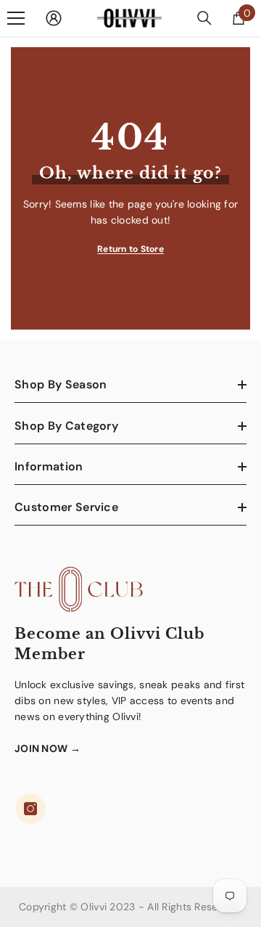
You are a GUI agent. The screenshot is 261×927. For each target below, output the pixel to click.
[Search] (204, 18)
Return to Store (130, 249)
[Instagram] (30, 809)
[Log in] (53, 18)
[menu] (16, 18)
